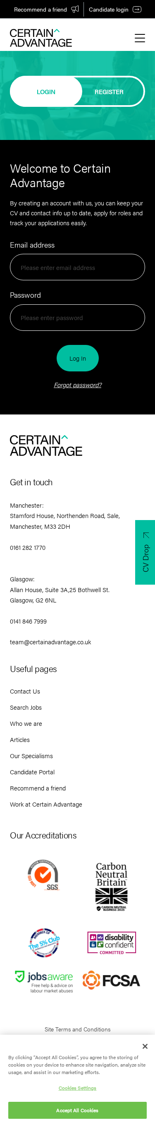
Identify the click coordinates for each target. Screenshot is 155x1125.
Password (25, 294)
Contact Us (25, 691)
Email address (32, 244)
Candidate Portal (32, 771)
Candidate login (109, 9)
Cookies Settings (78, 1087)
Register (109, 91)
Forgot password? (77, 384)
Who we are (26, 723)
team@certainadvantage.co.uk (50, 641)
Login (46, 91)
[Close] (145, 1046)
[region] (77, 1080)
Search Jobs (26, 707)
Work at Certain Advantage (46, 804)
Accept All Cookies (77, 1110)
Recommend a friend (40, 9)
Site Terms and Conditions (77, 1029)
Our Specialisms (31, 755)
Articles (20, 739)
